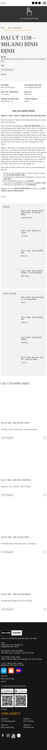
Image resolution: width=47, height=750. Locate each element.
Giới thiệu (4, 676)
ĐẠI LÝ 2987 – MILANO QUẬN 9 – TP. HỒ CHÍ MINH (32, 298)
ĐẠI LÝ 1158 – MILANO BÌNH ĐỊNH (17, 30)
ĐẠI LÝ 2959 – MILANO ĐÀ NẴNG (15, 537)
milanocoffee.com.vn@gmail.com (12, 645)
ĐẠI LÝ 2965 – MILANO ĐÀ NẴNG (15, 423)
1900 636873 (10, 713)
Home (3, 28)
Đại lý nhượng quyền (15, 28)
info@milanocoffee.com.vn (10, 647)
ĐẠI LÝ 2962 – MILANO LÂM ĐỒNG (16, 480)
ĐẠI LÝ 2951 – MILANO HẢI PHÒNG (16, 594)
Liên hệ (3, 681)
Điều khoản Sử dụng (7, 679)
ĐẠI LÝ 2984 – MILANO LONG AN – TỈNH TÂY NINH (32, 358)
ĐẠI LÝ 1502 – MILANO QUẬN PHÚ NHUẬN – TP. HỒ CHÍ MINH (32, 213)
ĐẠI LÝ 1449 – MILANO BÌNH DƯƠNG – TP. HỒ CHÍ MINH (32, 272)
